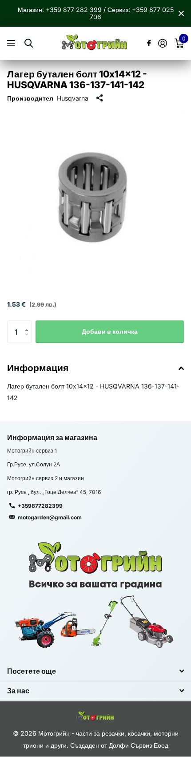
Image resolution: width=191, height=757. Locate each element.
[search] (28, 43)
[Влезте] (162, 43)
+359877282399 (40, 505)
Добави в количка (110, 331)
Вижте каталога (12, 43)
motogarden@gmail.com (50, 517)
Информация (37, 367)
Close (181, 13)
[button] (28, 324)
